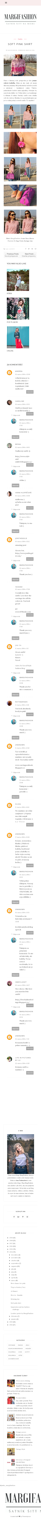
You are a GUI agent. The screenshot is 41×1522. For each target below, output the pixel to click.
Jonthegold (21, 538)
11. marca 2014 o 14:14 (22, 807)
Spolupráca (12, 1355)
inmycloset (21, 982)
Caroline (19, 401)
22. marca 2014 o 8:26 (22, 1063)
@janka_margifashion (7, 1485)
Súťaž (20, 1355)
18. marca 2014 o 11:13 (22, 912)
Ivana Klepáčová (23, 493)
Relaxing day (15, 1299)
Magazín (28, 1348)
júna (12, 1272)
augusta (14, 1266)
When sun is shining (23, 1381)
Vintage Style (20, 1449)
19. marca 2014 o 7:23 (22, 1039)
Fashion (20, 1345)
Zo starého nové (13, 1358)
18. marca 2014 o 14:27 (22, 985)
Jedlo (27, 1345)
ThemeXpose (26, 1516)
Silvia (18, 804)
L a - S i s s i (19, 822)
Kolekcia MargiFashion (15, 1348)
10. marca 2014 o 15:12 (22, 541)
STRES (9, 293)
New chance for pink (18, 1283)
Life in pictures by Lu (23, 1059)
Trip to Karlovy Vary (18, 1287)
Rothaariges (21, 702)
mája (12, 1275)
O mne (20, 1352)
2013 (11, 1322)
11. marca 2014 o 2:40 (22, 705)
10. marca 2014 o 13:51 (22, 404)
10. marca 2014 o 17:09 (22, 589)
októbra (14, 1260)
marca (13, 1280)
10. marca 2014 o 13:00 (22, 374)
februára (14, 1316)
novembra (14, 1258)
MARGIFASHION (12, 50)
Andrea (18, 371)
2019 (11, 1238)
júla (12, 1269)
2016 (11, 1246)
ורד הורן (18, 645)
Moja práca (11, 1352)
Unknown (20, 745)
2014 (11, 1252)
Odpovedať (30, 391)
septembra (15, 1263)
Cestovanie (11, 1345)
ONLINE (10, 351)
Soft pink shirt (16, 1303)
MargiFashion (15, 238)
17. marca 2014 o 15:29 (22, 837)
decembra (14, 1255)
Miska (18, 444)
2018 (11, 1240)
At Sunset (14, 1291)
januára (13, 1319)
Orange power (21, 1432)
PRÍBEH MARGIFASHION (24, 1415)
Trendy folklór (21, 1398)
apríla (13, 1278)
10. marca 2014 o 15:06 (22, 496)
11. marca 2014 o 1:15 (21, 648)
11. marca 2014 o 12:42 (22, 748)
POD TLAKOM (12, 322)
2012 (11, 1325)
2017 (11, 1243)
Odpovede (16, 415)
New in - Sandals (16, 1295)
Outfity (20, 39)
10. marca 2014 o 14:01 (22, 447)
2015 (11, 1249)
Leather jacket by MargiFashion (22, 1313)
